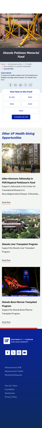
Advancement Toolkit (14, 371)
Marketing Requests (13, 375)
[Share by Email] (31, 85)
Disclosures (10, 393)
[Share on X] (26, 85)
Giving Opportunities (15, 64)
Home (3, 64)
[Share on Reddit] (20, 85)
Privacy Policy (11, 396)
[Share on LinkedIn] (15, 85)
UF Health (28, 64)
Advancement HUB (13, 367)
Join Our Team (11, 385)
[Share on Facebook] (10, 85)
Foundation (10, 389)
